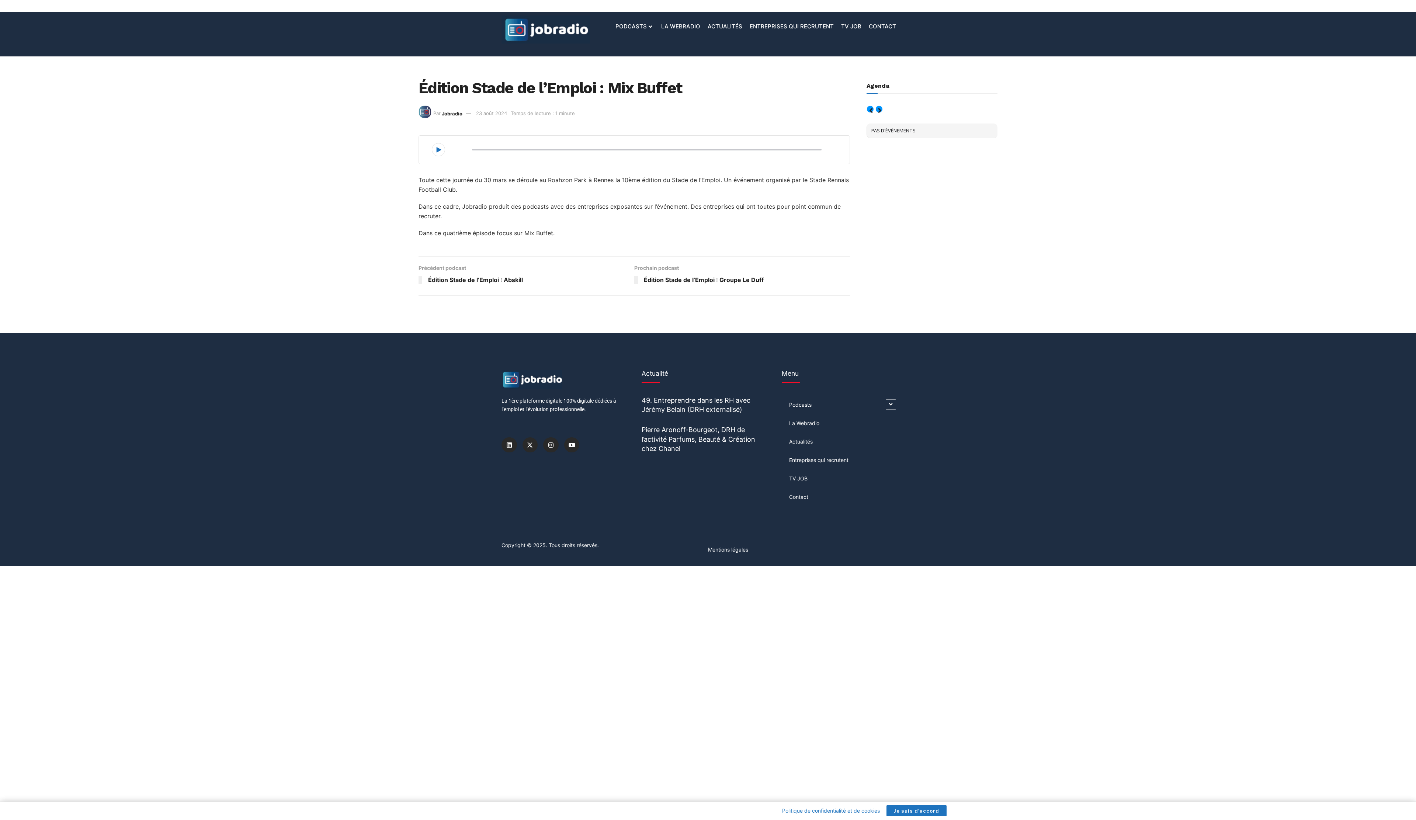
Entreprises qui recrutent (792, 26)
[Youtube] (572, 445)
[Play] (438, 149)
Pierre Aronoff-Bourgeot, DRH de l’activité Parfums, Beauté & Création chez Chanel (698, 439)
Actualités (725, 26)
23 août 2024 (491, 113)
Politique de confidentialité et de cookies (831, 810)
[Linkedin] (509, 445)
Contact (882, 26)
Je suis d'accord (916, 811)
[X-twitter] (530, 445)
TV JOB (851, 26)
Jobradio (452, 113)
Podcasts (631, 26)
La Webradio (680, 26)
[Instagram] (551, 445)
